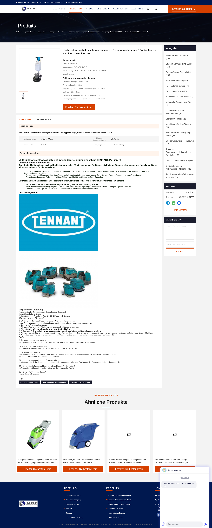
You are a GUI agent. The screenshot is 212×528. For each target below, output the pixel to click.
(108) (179, 57)
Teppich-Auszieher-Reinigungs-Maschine (50, 32)
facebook (158, 515)
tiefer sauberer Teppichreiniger (54, 382)
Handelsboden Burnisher (80, 382)
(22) (176, 119)
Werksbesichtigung (73, 500)
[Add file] (163, 524)
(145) (177, 81)
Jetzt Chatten (180, 210)
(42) (179, 167)
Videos (89, 9)
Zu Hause (19, 32)
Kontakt (69, 509)
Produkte (74, 9)
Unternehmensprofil (73, 495)
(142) (179, 65)
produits (28, 32)
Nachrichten (120, 9)
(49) (180, 142)
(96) (177, 86)
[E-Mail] (179, 203)
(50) (178, 125)
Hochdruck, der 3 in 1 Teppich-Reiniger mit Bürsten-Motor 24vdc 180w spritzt (81, 461)
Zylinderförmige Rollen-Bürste (119, 504)
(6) (180, 103)
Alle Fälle (137, 9)
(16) (179, 175)
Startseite (59, 9)
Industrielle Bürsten (115, 509)
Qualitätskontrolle (72, 504)
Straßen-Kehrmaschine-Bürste (120, 500)
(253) (179, 73)
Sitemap (69, 513)
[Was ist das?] (173, 203)
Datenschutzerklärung (74, 517)
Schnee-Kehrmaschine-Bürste (119, 495)
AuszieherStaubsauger (29, 382)
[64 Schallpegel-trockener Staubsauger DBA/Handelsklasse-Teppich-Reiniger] (175, 434)
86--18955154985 (74, 2)
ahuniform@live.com (55, 2)
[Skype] (167, 203)
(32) (179, 97)
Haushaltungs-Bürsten (116, 513)
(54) (178, 134)
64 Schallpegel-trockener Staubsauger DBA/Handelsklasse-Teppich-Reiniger (171, 461)
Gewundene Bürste (115, 517)
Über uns (102, 9)
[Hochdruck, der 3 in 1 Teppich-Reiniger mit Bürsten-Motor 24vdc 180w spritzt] (83, 434)
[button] (20, 439)
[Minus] (205, 470)
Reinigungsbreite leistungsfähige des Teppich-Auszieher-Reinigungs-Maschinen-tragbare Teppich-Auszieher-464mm (37, 461)
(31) (175, 111)
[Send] (206, 524)
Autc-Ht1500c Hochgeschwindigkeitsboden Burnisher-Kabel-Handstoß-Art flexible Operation (127, 461)
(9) (178, 152)
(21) (179, 161)
